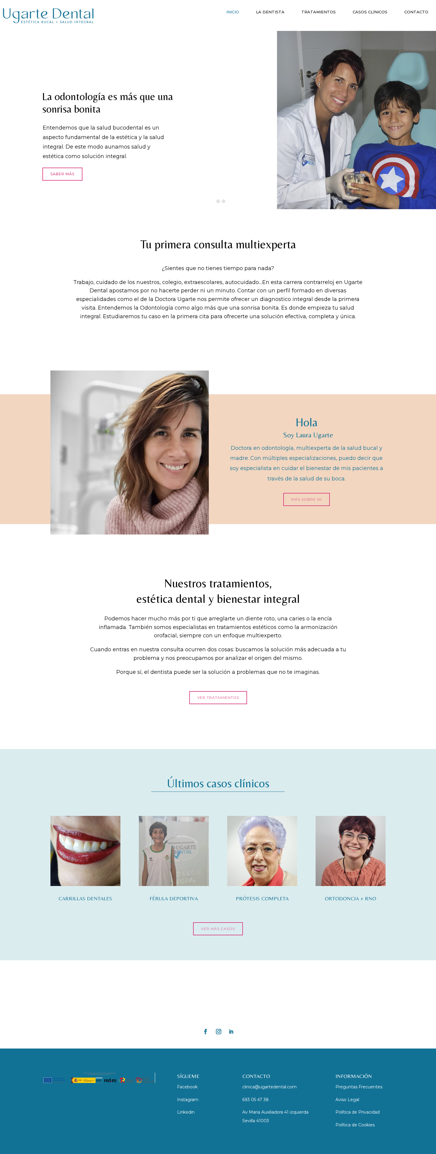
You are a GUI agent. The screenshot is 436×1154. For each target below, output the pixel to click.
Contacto (416, 12)
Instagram (187, 1099)
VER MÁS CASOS (218, 928)
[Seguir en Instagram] (218, 1031)
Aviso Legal (347, 1099)
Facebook (187, 1087)
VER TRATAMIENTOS (218, 697)
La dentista (270, 12)
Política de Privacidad (357, 1112)
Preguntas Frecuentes (358, 1087)
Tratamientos (318, 12)
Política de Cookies (355, 1125)
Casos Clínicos (370, 12)
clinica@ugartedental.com (269, 1087)
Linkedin (186, 1112)
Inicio (232, 12)
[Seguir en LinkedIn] (231, 1031)
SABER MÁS (62, 174)
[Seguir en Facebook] (205, 1031)
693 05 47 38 (255, 1099)
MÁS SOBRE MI (306, 499)
